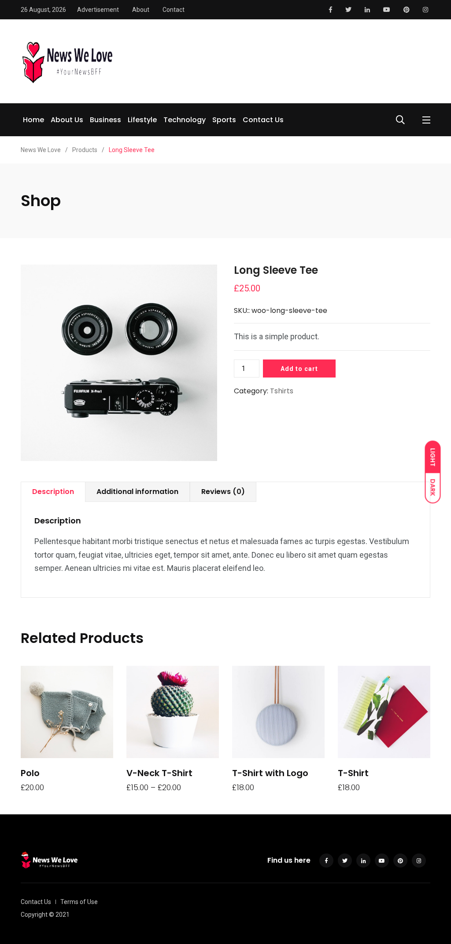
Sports (224, 120)
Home (33, 120)
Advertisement (98, 9)
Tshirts (281, 391)
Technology (184, 120)
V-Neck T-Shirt (159, 773)
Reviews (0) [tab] (223, 492)
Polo (30, 773)
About (140, 9)
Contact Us (263, 120)
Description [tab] (53, 492)
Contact (174, 9)
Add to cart (299, 368)
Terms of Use (79, 901)
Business (105, 120)
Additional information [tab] (137, 492)
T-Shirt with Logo (270, 773)
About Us (67, 120)
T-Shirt (353, 773)
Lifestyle (142, 120)
